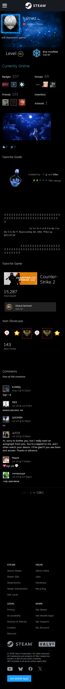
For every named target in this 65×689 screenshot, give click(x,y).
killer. (56, 174)
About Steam (14, 570)
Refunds (11, 633)
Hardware (41, 582)
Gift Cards (12, 594)
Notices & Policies (17, 621)
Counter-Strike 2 (49, 279)
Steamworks (14, 582)
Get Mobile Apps (19, 678)
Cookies (11, 627)
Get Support (42, 621)
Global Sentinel (23, 305)
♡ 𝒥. (45, 174)
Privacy (11, 609)
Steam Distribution (17, 588)
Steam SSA (13, 576)
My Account (42, 627)
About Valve (42, 570)
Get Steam (41, 609)
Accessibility (14, 615)
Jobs (38, 576)
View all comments (14, 377)
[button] (14, 53)
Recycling (41, 588)
